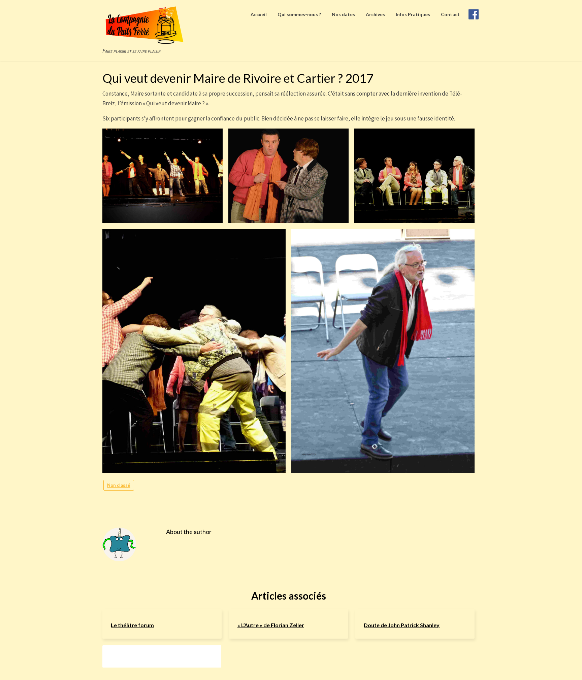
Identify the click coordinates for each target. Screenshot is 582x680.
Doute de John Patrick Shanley (402, 625)
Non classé (118, 485)
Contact (450, 14)
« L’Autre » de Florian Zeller (270, 625)
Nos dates (343, 14)
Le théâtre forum (132, 625)
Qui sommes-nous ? (299, 14)
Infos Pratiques (413, 14)
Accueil (259, 14)
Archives (375, 14)
